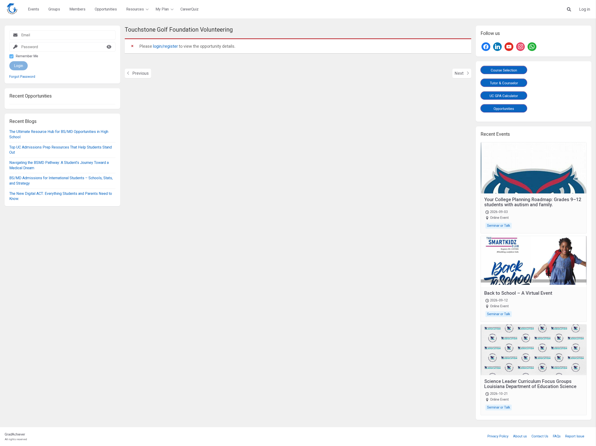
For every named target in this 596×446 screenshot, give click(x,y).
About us (520, 436)
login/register (165, 46)
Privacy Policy (498, 436)
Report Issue (574, 436)
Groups (54, 9)
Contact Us (540, 436)
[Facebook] (485, 46)
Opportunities (106, 9)
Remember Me (27, 56)
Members (77, 9)
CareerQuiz (189, 9)
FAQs (557, 436)
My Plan (162, 9)
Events (33, 9)
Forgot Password (22, 77)
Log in (584, 9)
